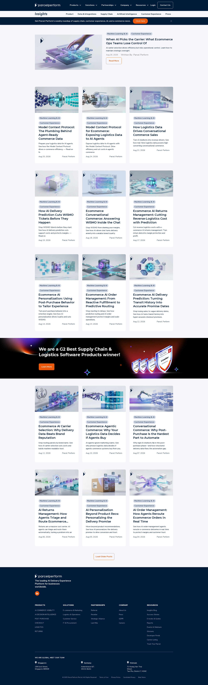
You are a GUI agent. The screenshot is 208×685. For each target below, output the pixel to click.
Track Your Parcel (154, 644)
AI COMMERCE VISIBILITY (45, 610)
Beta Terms (142, 677)
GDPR (121, 619)
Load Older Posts (104, 556)
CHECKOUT (39, 623)
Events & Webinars (154, 627)
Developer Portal (153, 635)
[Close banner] (171, 21)
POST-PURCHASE (42, 619)
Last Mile (94, 623)
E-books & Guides (154, 619)
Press (168, 14)
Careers (122, 623)
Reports (150, 623)
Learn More (46, 366)
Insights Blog (152, 610)
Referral (94, 610)
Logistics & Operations (71, 614)
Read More (114, 60)
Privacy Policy (115, 677)
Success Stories (153, 614)
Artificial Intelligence (127, 14)
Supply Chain (107, 14)
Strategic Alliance (98, 619)
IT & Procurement (69, 623)
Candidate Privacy (129, 677)
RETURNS (39, 631)
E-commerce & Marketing (72, 610)
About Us (122, 610)
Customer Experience (151, 14)
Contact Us (165, 5)
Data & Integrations (87, 14)
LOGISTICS (39, 627)
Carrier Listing (152, 640)
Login (153, 5)
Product (69, 14)
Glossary (150, 631)
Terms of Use (103, 677)
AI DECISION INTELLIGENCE (45, 614)
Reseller (94, 614)
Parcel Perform (140, 54)
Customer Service (69, 619)
